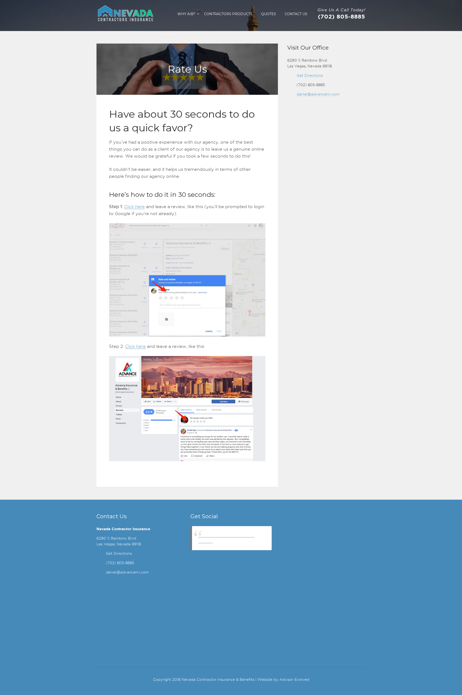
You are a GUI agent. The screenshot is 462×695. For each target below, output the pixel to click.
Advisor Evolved (294, 680)
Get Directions (310, 75)
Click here (134, 206)
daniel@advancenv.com (318, 94)
